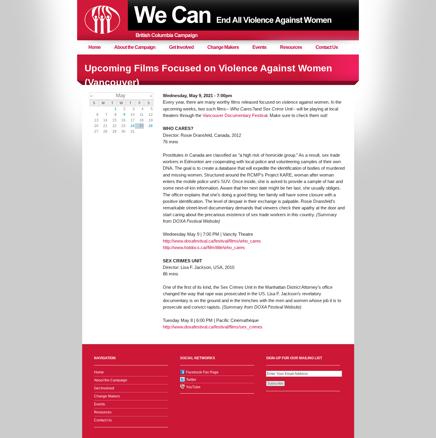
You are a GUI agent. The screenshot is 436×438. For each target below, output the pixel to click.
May (120, 95)
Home (94, 47)
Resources (291, 47)
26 (151, 126)
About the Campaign (134, 47)
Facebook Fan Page (202, 372)
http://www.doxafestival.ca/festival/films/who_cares (212, 241)
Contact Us (327, 47)
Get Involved (181, 47)
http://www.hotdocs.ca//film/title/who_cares (204, 247)
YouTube (193, 387)
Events (259, 47)
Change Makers (223, 47)
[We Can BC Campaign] (102, 20)
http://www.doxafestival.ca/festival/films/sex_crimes (212, 327)
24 (133, 126)
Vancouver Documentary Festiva (234, 115)
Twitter (191, 380)
